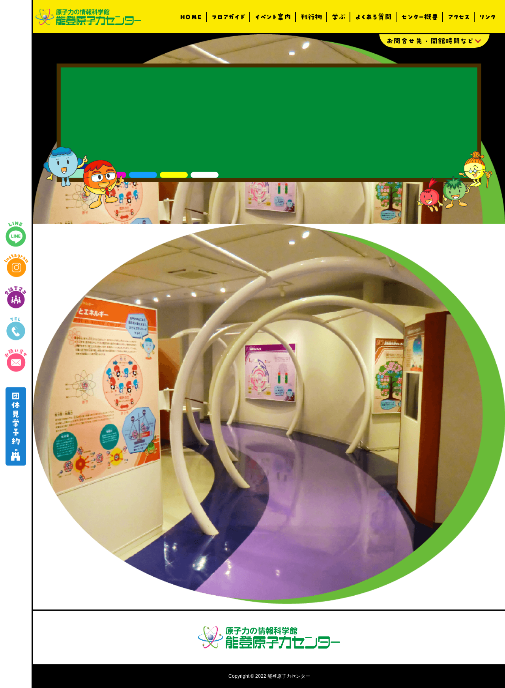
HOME (191, 17)
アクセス (459, 17)
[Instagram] (15, 265)
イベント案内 (273, 17)
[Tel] (15, 328)
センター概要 (419, 17)
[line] (15, 234)
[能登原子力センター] (88, 17)
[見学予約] (15, 426)
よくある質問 (373, 17)
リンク (487, 17)
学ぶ (338, 17)
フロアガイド (228, 17)
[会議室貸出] (15, 297)
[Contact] (15, 360)
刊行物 (311, 17)
